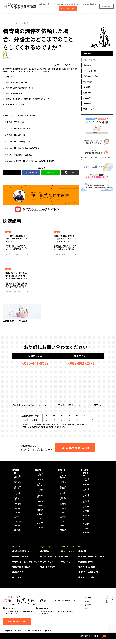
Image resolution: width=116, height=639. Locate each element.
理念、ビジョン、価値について (27, 561)
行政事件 (17, 525)
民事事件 (17, 517)
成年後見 (17, 530)
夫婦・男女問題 (17, 476)
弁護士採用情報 (86, 561)
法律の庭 (66, 561)
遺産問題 (17, 482)
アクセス (17, 577)
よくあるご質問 (48, 566)
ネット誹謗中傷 (17, 487)
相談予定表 (18, 572)
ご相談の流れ (47, 551)
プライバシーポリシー (89, 577)
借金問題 (17, 504)
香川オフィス (81, 355)
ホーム (14, 23)
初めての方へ (47, 561)
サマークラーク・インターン (92, 556)
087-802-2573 (82, 363)
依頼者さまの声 (85, 473)
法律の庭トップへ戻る (16, 321)
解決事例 (62, 471)
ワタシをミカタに (70, 551)
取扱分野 (17, 471)
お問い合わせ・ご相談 (77, 447)
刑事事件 (17, 512)
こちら (102, 157)
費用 (39, 470)
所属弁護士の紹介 (21, 556)
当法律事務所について (23, 551)
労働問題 (17, 508)
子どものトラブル (17, 493)
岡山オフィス (35, 355)
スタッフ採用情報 (87, 566)
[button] (111, 6)
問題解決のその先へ (22, 566)
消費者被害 (17, 498)
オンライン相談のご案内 (90, 572)
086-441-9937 (36, 363)
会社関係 (17, 521)
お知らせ (66, 556)
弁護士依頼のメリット (51, 556)
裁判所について (86, 551)
